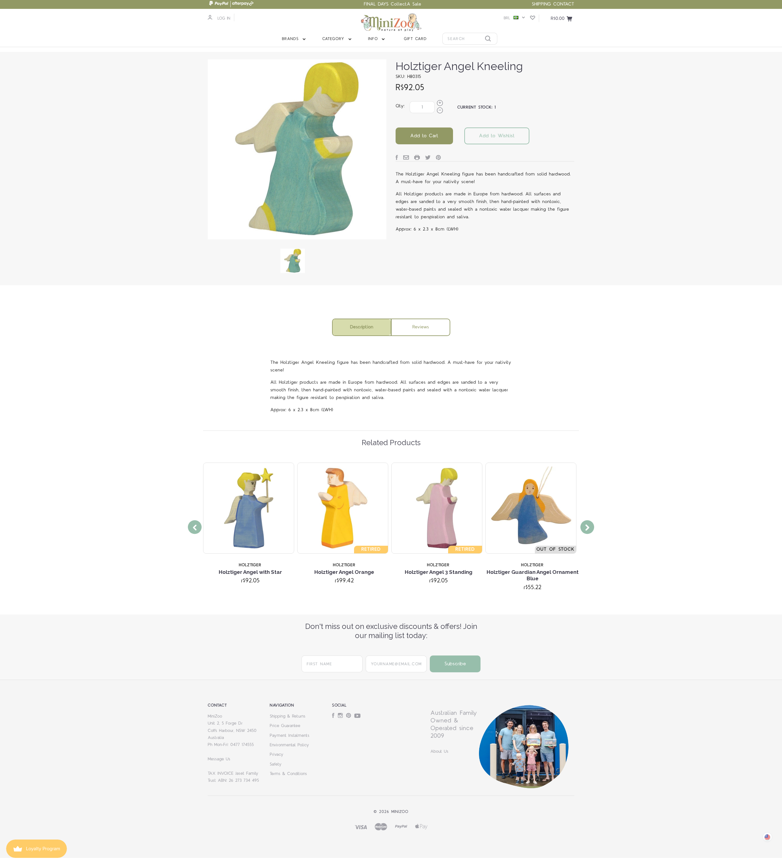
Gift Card (415, 39)
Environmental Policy (289, 745)
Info (374, 39)
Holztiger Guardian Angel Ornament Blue (533, 575)
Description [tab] (361, 327)
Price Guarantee (285, 726)
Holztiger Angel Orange (344, 572)
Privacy (276, 754)
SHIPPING (541, 4)
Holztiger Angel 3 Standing (438, 572)
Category (334, 39)
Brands (291, 39)
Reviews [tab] (420, 327)
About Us (439, 751)
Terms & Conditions (288, 774)
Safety (276, 764)
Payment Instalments (289, 736)
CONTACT (563, 4)
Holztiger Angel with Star (250, 572)
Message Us (219, 759)
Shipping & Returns (287, 716)
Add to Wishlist (497, 135)
